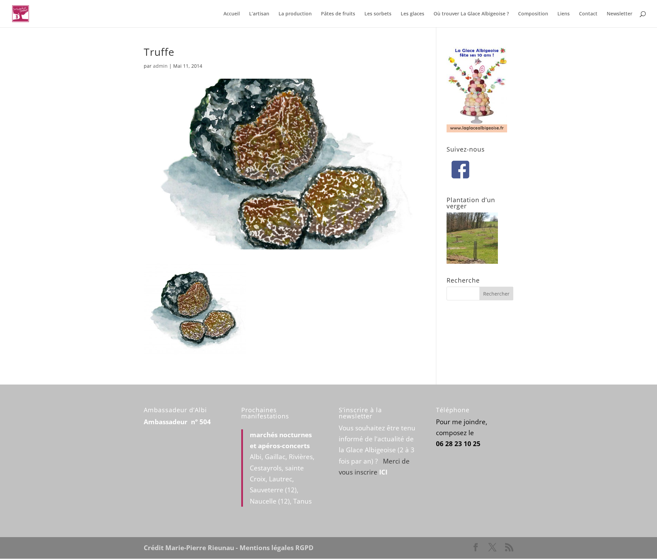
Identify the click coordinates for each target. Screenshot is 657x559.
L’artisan (259, 14)
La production (295, 14)
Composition (533, 14)
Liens (563, 14)
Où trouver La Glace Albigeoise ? (471, 14)
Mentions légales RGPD (276, 547)
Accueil (231, 14)
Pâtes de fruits (338, 14)
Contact (588, 14)
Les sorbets (377, 14)
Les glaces (412, 14)
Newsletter (619, 14)
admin (160, 66)
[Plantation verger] (472, 261)
